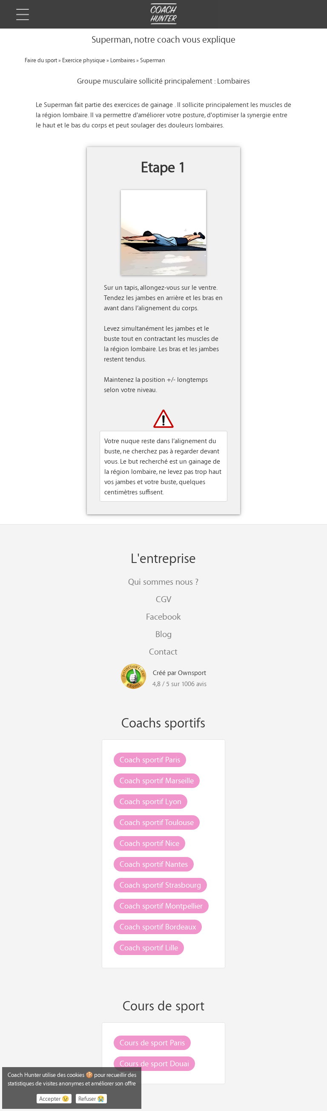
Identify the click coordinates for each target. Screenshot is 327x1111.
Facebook (163, 616)
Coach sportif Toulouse (157, 822)
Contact (163, 651)
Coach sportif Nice (149, 843)
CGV (163, 599)
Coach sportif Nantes (154, 864)
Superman (152, 59)
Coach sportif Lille (149, 947)
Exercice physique (83, 59)
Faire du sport (41, 59)
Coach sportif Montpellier (161, 906)
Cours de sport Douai (154, 1063)
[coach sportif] (163, 14)
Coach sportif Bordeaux (158, 926)
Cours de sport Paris (152, 1042)
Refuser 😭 (91, 1098)
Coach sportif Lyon (150, 801)
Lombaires (122, 59)
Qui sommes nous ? (163, 581)
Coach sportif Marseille (157, 780)
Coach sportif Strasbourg (160, 885)
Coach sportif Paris (150, 759)
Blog (163, 634)
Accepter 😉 (54, 1098)
